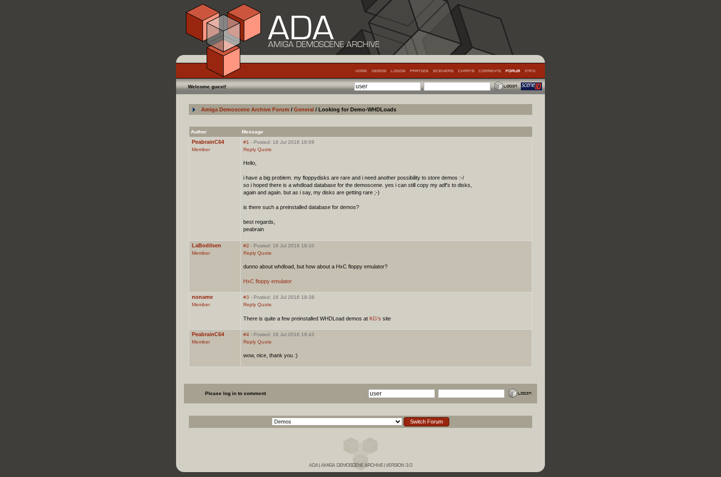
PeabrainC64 (208, 142)
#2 (246, 245)
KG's (375, 318)
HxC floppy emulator (267, 281)
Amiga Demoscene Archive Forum (245, 109)
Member (201, 149)
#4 (246, 334)
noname (202, 297)
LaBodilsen (206, 245)
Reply (249, 149)
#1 (246, 142)
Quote (265, 149)
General (304, 109)
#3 (246, 297)
